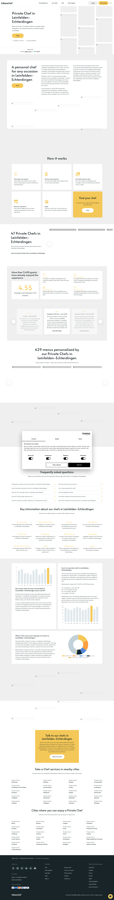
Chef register (71, 3)
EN (110, 3)
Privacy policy (68, 873)
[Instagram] (17, 868)
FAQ (46, 876)
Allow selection (57, 465)
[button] (49, 245)
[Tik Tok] (30, 868)
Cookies (66, 876)
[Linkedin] (26, 868)
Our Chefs (55, 3)
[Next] (100, 321)
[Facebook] (13, 868)
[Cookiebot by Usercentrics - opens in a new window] (83, 434)
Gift (63, 3)
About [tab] (80, 439)
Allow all (79, 465)
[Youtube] (35, 868)
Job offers (47, 873)
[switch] (48, 458)
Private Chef (67, 867)
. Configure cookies (98, 895)
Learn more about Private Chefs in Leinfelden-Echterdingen (28, 253)
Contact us (67, 879)
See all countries (93, 887)
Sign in (47, 879)
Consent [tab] (33, 439)
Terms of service (68, 870)
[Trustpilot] (30, 50)
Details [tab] (57, 439)
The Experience (43, 3)
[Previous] (49, 244)
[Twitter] (22, 868)
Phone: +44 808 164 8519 (19, 877)
